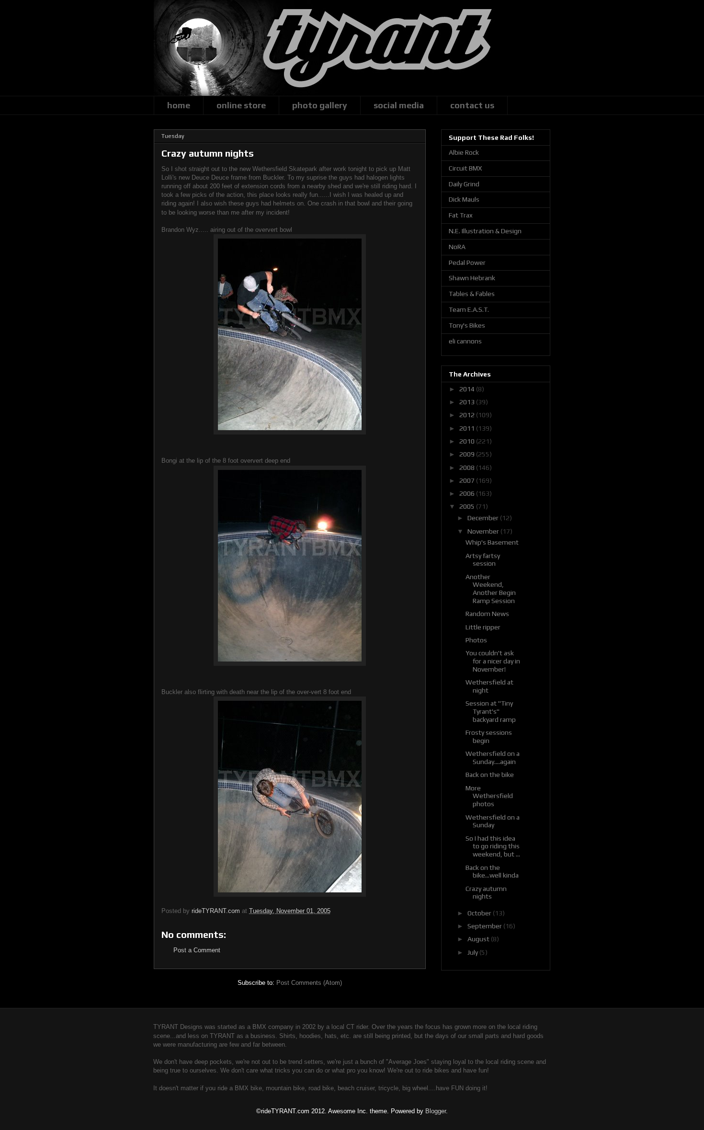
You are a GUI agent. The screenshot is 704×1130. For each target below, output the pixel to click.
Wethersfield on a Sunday (493, 821)
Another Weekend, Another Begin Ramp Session (491, 589)
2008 (467, 467)
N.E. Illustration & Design (485, 231)
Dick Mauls (464, 199)
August (479, 939)
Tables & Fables (472, 293)
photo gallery (319, 105)
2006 (467, 493)
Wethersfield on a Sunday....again (493, 757)
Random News (487, 613)
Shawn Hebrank (472, 278)
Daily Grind (464, 184)
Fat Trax (461, 215)
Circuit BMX (465, 168)
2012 (467, 415)
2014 (467, 389)
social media (399, 105)
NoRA (457, 247)
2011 (467, 428)
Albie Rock (464, 152)
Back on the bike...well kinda (492, 871)
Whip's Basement (492, 542)
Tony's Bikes (467, 325)
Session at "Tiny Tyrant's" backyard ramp (491, 711)
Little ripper (483, 627)
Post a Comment (196, 950)
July (473, 952)
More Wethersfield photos (489, 796)
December (483, 518)
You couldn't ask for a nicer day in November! (493, 661)
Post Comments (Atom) (309, 982)
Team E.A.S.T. (469, 309)
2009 (467, 454)
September (485, 926)
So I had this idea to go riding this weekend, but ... (493, 846)
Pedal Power (467, 262)
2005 (467, 506)
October (480, 913)
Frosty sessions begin (489, 736)
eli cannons (465, 341)
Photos (476, 640)
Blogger (435, 1111)
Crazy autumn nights (486, 893)
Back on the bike (490, 774)
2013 (467, 402)
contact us (472, 105)
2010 (467, 441)
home (178, 105)
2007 (467, 480)
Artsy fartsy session (483, 560)
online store (241, 105)
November (483, 531)
